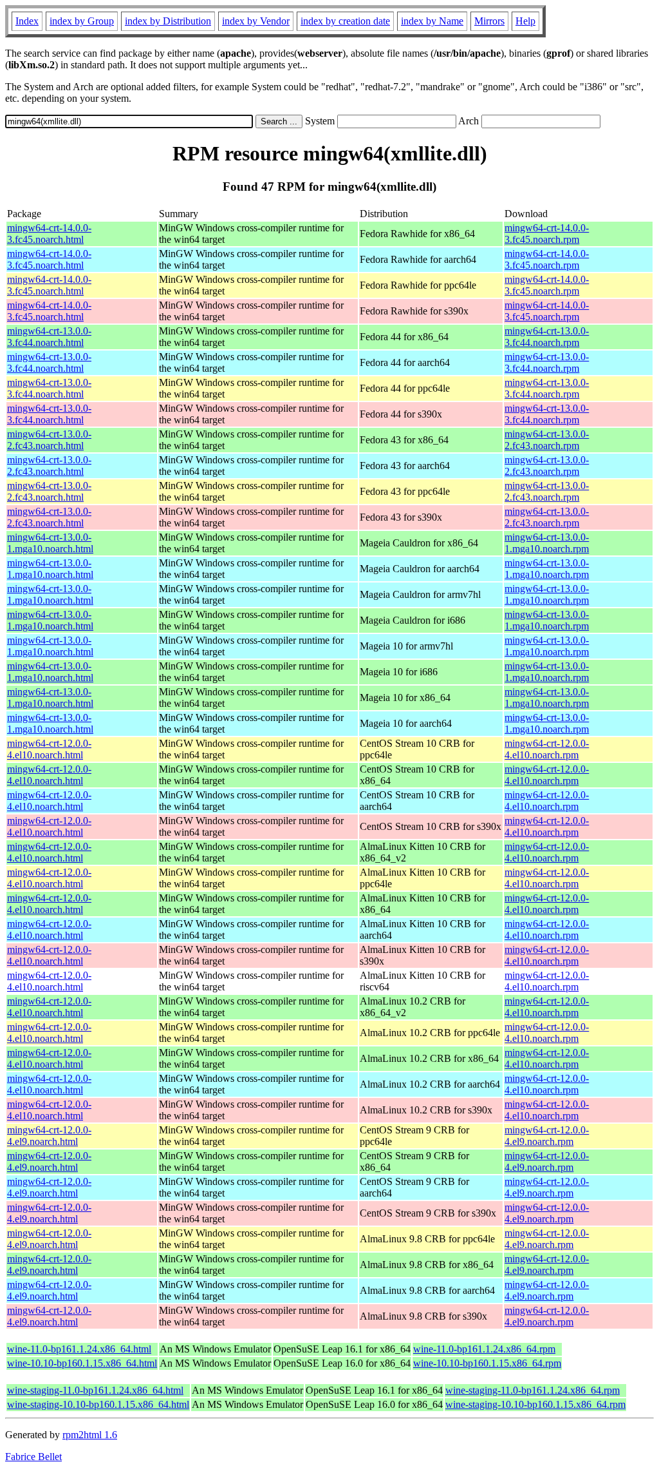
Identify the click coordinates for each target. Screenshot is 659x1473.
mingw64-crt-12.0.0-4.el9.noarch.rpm (547, 1135)
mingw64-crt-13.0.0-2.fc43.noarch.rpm (547, 439)
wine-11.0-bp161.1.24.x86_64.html (79, 1348)
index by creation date (345, 20)
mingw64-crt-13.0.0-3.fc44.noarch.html (49, 336)
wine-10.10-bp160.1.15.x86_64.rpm (487, 1363)
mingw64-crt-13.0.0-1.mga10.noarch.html (50, 543)
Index (27, 20)
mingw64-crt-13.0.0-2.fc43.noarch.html (49, 439)
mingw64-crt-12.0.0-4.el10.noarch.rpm (547, 749)
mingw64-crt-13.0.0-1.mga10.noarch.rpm (547, 543)
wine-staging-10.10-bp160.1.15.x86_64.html (98, 1404)
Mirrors (489, 20)
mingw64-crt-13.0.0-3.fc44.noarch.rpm (547, 336)
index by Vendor (256, 20)
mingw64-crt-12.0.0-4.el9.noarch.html (49, 1135)
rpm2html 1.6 (89, 1434)
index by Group (82, 20)
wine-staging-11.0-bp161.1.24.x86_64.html (95, 1390)
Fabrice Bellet (33, 1456)
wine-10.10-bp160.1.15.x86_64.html (82, 1363)
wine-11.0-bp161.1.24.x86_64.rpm (484, 1348)
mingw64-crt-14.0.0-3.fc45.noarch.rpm (547, 233)
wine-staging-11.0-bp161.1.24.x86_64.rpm (532, 1390)
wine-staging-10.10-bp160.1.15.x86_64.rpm (535, 1404)
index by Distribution (168, 20)
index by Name (432, 20)
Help (525, 20)
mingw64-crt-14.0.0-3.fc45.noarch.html (49, 233)
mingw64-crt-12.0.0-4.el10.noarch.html (49, 749)
